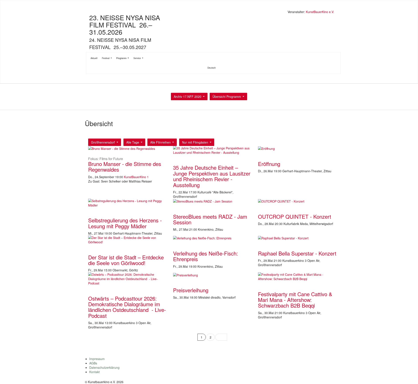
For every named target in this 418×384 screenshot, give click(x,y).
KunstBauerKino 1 (136, 177)
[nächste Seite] (221, 337)
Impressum (97, 359)
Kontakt (94, 372)
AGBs (93, 363)
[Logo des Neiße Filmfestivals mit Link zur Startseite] (210, 12)
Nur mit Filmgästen (195, 142)
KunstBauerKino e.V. (320, 12)
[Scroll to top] (409, 375)
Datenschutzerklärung (104, 367)
